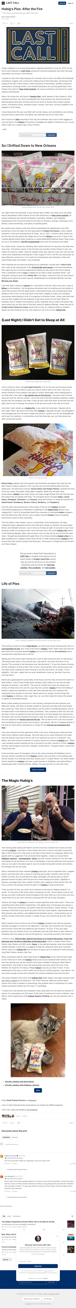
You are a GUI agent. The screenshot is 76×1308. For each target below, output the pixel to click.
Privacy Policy (53, 1273)
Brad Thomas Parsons (8, 17)
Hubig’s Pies (35, 96)
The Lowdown (34, 568)
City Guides (50, 568)
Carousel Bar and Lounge (42, 267)
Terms (45, 1294)
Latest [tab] (9, 1216)
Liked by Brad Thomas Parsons (15, 1158)
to (22, 941)
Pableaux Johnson (9, 859)
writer (34, 859)
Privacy (39, 1294)
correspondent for (9, 649)
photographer (25, 859)
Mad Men (27, 941)
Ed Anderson (32, 1110)
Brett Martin (32, 646)
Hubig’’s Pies (63, 536)
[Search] (72, 1216)
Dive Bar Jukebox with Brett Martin (19, 1082)
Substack (28, 1304)
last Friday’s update (9, 981)
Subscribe (62, 3)
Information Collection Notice (37, 1273)
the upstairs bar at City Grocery (38, 395)
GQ (18, 649)
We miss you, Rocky (10, 281)
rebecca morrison (10, 1156)
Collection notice (53, 1294)
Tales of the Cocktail (27, 89)
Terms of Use (47, 1271)
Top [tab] (4, 1216)
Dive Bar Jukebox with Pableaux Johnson (22, 1085)
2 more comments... (6, 1206)
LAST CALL (26, 71)
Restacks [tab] (15, 1137)
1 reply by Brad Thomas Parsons (17, 1169)
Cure (25, 273)
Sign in (70, 3)
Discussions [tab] (16, 1216)
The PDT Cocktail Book (30, 242)
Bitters (49, 236)
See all (5, 1260)
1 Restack (24, 1116)
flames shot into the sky (30, 720)
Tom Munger (8, 1176)
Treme (34, 944)
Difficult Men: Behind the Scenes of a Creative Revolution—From (42, 939)
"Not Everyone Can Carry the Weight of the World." (19, 1224)
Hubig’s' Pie (62, 531)
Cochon (27, 286)
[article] (38, 1226)
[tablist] (10, 1137)
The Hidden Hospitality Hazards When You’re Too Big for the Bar (28, 1222)
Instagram (32, 1100)
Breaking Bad (40, 941)
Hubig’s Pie (60, 310)
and (11, 941)
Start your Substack (33, 1299)
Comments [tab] (6, 1137)
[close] (57, 1236)
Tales (17, 119)
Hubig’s (21, 122)
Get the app (48, 1299)
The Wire (17, 941)
